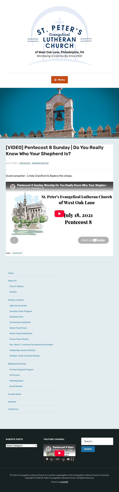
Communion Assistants (20, 322)
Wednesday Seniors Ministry (22, 350)
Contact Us (13, 409)
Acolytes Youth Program (21, 311)
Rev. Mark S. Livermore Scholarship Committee (31, 344)
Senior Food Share (18, 328)
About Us (12, 280)
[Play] (47, 459)
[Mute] (68, 459)
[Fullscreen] (72, 459)
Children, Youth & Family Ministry (25, 356)
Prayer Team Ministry (19, 339)
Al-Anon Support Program (21, 369)
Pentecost (25, 163)
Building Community (17, 364)
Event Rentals (16, 386)
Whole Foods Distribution (21, 333)
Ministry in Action (16, 300)
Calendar (12, 402)
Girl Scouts (15, 375)
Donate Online (14, 394)
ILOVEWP (64, 482)
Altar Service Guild (18, 305)
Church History (17, 286)
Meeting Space (16, 381)
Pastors (13, 292)
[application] (59, 453)
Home (11, 273)
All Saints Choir (16, 317)
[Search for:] (97, 441)
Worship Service (40, 163)
